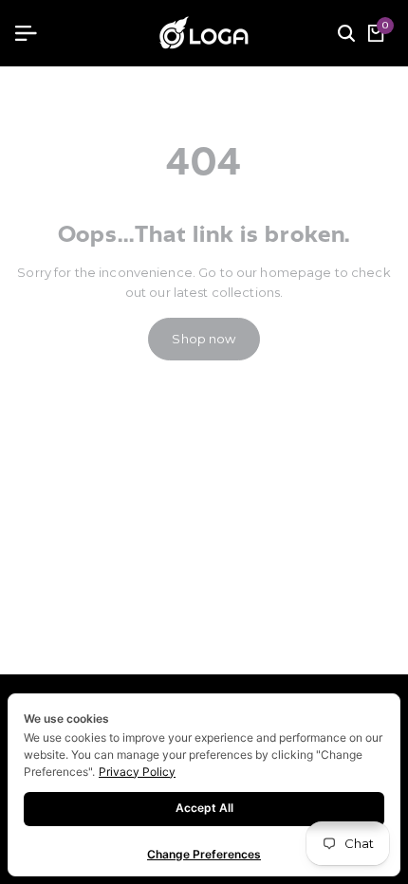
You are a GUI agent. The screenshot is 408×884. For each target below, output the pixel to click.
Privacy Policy (137, 771)
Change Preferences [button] (204, 854)
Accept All (204, 808)
